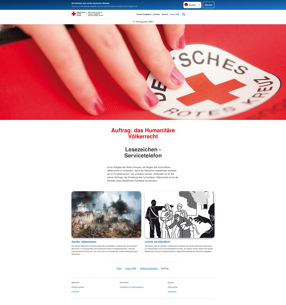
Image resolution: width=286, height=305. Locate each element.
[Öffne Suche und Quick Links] (183, 14)
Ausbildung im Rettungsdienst (131, 287)
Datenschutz (173, 287)
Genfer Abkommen (84, 242)
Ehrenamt (75, 291)
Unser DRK (175, 14)
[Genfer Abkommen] (106, 214)
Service (165, 14)
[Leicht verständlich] (179, 214)
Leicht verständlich (157, 242)
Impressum (172, 291)
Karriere (156, 14)
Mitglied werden (78, 287)
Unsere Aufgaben (143, 14)
